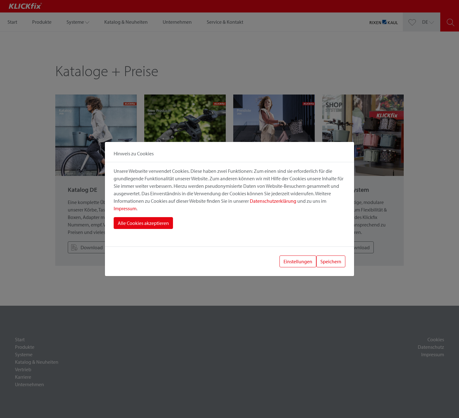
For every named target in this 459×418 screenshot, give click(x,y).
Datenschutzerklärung (273, 201)
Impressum (125, 208)
